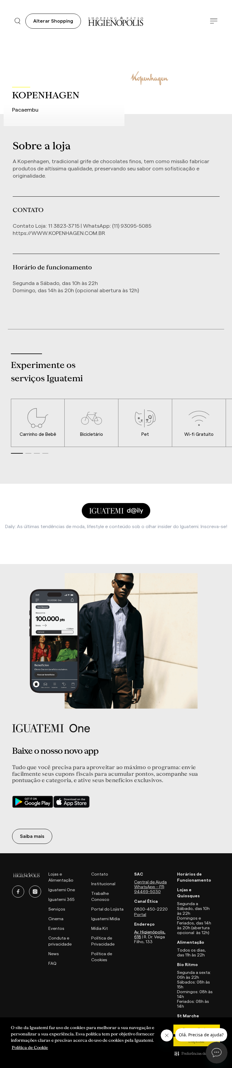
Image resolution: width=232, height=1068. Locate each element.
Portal (140, 915)
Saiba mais (32, 836)
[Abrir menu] (214, 21)
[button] (196, 1053)
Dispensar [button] (196, 1041)
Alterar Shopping (53, 21)
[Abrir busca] (17, 21)
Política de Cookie (30, 1047)
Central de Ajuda (150, 882)
